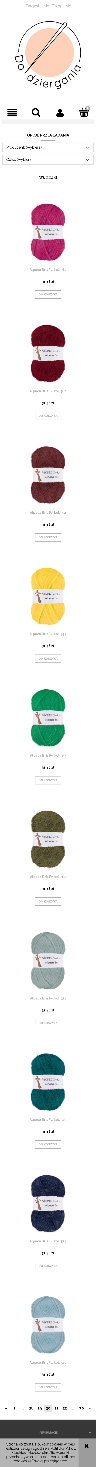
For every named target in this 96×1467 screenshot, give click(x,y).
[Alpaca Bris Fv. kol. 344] (48, 596)
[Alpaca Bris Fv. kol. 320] (48, 1325)
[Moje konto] (60, 112)
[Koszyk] (84, 112)
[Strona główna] (48, 55)
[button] (12, 112)
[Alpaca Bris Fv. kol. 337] (48, 717)
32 (65, 1408)
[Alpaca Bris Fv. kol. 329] (48, 1082)
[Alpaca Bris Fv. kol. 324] (48, 1203)
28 (31, 1408)
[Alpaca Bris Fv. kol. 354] (48, 475)
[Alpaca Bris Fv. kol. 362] (48, 232)
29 (40, 1408)
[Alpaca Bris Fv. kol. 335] (48, 839)
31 (56, 1408)
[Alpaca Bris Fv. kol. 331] (48, 960)
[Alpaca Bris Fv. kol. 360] (48, 353)
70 (81, 1408)
